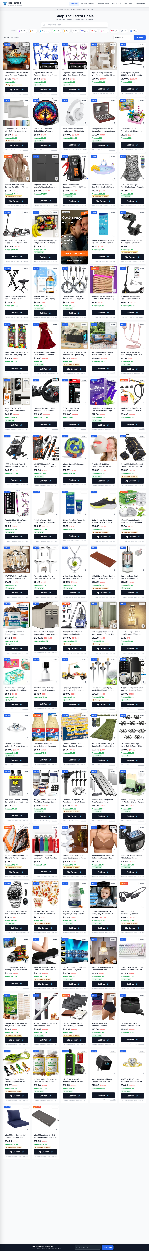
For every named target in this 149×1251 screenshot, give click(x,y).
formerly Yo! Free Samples (14, 5)
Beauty (105, 31)
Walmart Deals (103, 4)
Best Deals (128, 4)
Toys (95, 31)
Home (34, 31)
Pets (67, 31)
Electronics (45, 31)
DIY (76, 31)
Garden (57, 31)
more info (90, 9)
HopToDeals (14, 3)
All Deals (74, 4)
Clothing (23, 31)
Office (135, 31)
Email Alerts (140, 4)
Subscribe (107, 1247)
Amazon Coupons (88, 4)
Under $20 (116, 4)
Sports (85, 31)
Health (115, 31)
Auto (125, 31)
